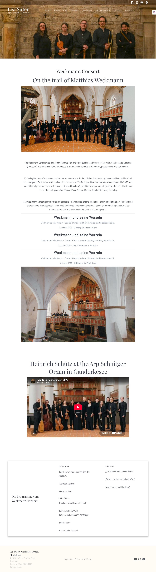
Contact (118, 11)
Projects (87, 11)
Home (48, 11)
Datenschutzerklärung (83, 559)
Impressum (69, 559)
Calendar (75, 11)
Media (57, 11)
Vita (65, 11)
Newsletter (130, 11)
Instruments (102, 11)
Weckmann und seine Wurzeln (78, 217)
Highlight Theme (16, 567)
